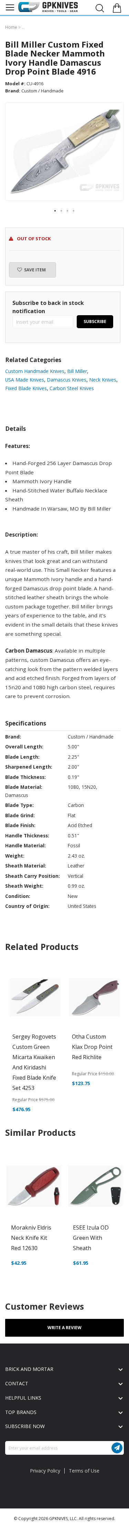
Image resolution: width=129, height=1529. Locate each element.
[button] (55, 211)
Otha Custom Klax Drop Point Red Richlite (92, 1047)
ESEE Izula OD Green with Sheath (91, 1238)
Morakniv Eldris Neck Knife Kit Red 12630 (31, 1238)
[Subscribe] (116, 1447)
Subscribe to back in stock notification (48, 307)
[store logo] (48, 7)
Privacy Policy (45, 1470)
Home (11, 27)
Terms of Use (84, 1470)
